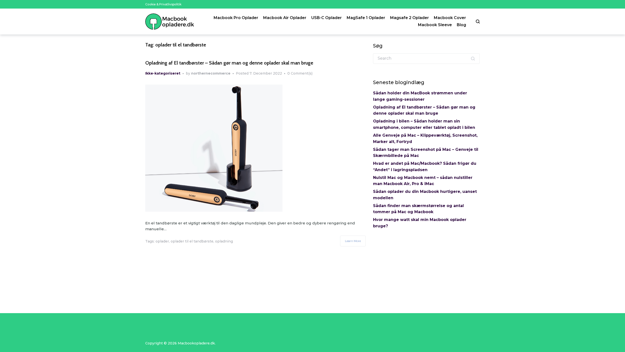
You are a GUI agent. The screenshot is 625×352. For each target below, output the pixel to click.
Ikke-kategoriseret (162, 73)
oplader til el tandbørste (192, 241)
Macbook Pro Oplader (236, 17)
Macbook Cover (450, 17)
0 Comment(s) (299, 73)
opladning (224, 241)
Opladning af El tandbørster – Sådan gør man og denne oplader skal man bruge (229, 63)
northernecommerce (210, 73)
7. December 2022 (266, 73)
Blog (461, 24)
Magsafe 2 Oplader (409, 17)
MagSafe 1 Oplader (366, 17)
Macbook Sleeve (435, 24)
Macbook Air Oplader (284, 17)
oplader (162, 241)
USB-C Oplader (326, 17)
